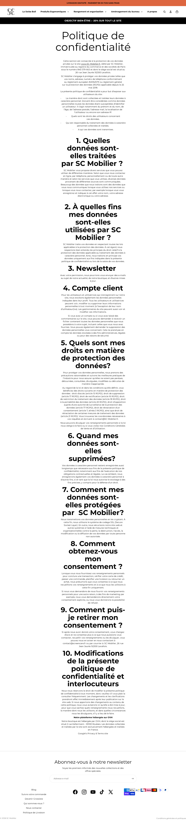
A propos (152, 11)
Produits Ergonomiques (53, 11)
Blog (33, 789)
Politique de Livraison (34, 812)
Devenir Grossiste (34, 799)
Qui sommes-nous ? (34, 803)
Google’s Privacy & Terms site (93, 733)
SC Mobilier (11, 818)
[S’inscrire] (132, 778)
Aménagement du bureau (125, 11)
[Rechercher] (164, 12)
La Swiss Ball (29, 11)
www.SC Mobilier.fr (90, 64)
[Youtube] (93, 792)
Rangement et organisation (89, 11)
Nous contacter (34, 808)
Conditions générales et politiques (171, 818)
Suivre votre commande (34, 794)
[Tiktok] (102, 792)
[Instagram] (84, 792)
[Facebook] (75, 792)
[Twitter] (111, 792)
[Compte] (170, 12)
